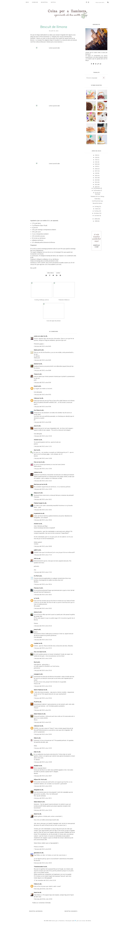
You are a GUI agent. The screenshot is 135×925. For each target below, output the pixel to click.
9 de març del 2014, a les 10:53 (43, 899)
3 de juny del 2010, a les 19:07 (43, 776)
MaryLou (36, 493)
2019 (96, 166)
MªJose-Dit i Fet (38, 779)
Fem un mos (37, 462)
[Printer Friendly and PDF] (46, 275)
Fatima (36, 884)
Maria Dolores (38, 714)
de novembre (97, 190)
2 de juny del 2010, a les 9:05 (42, 394)
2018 (96, 168)
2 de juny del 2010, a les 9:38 (42, 422)
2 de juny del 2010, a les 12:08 (43, 458)
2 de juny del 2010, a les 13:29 (43, 489)
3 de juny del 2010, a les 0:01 (42, 710)
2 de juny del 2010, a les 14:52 (43, 509)
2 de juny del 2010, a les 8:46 (42, 370)
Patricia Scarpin (38, 503)
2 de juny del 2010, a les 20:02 (43, 608)
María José (37, 350)
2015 (96, 175)
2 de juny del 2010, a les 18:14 (43, 584)
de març (97, 211)
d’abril (96, 208)
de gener (97, 215)
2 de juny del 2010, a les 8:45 (42, 346)
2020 (96, 164)
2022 (96, 159)
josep (35, 629)
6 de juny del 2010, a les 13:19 (43, 810)
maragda (36, 674)
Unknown (36, 398)
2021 (96, 162)
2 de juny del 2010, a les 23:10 (43, 670)
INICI (27, 2)
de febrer (96, 213)
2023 (96, 157)
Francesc (36, 588)
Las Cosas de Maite (85, 920)
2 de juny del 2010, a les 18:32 (43, 594)
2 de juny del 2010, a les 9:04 (42, 382)
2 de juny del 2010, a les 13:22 (43, 480)
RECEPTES (44, 2)
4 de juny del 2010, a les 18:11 (43, 798)
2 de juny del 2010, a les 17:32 (43, 572)
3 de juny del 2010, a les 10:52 (43, 734)
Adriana (36, 472)
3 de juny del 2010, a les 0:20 (42, 722)
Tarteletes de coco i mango (97, 196)
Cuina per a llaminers (58, 920)
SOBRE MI (35, 2)
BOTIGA (53, 2)
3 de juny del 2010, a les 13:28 (43, 762)
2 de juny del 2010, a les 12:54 (43, 468)
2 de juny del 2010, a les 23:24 (43, 698)
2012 (96, 182)
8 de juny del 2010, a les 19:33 (43, 863)
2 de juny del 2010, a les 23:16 (43, 686)
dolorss (36, 612)
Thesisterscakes (38, 866)
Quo (35, 450)
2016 (96, 173)
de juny (97, 192)
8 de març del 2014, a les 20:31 (43, 889)
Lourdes (36, 643)
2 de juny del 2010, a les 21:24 (43, 639)
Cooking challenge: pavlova (41, 299)
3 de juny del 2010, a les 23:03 (43, 786)
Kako (35, 752)
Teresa (36, 374)
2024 (96, 155)
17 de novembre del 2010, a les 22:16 (45, 880)
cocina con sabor (38, 336)
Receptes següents (71, 911)
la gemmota (37, 513)
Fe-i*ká (36, 576)
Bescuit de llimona (97, 203)
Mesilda (36, 765)
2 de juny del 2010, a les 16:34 (43, 520)
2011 (96, 184)
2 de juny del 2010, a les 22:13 (43, 648)
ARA (35, 558)
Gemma (36, 364)
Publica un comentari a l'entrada (41, 902)
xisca (35, 426)
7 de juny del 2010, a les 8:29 (42, 849)
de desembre (97, 188)
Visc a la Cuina (38, 651)
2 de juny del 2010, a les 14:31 (43, 499)
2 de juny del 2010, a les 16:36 (43, 546)
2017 (96, 171)
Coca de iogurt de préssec (54, 320)
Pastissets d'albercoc (64, 299)
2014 (96, 177)
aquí (51, 40)
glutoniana (37, 852)
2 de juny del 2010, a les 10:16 (43, 436)
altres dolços (50, 272)
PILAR (36, 702)
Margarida (37, 789)
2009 (95, 218)
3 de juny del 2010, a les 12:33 (43, 748)
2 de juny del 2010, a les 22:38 (43, 658)
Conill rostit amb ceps (97, 201)
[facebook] (87, 2)
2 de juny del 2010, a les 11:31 (43, 446)
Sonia (35, 386)
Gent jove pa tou (38, 484)
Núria (35, 738)
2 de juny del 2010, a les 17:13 (43, 555)
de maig (97, 206)
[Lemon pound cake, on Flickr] (53, 73)
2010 (96, 186)
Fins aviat (97, 194)
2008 (96, 221)
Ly (34, 598)
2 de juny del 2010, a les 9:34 (42, 406)
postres (58, 272)
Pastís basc (97, 198)
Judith (35, 550)
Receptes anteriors (35, 911)
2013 (96, 180)
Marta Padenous (38, 689)
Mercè (35, 814)
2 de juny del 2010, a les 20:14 (43, 626)
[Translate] (103, 77)
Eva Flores (37, 410)
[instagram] (89, 2)
